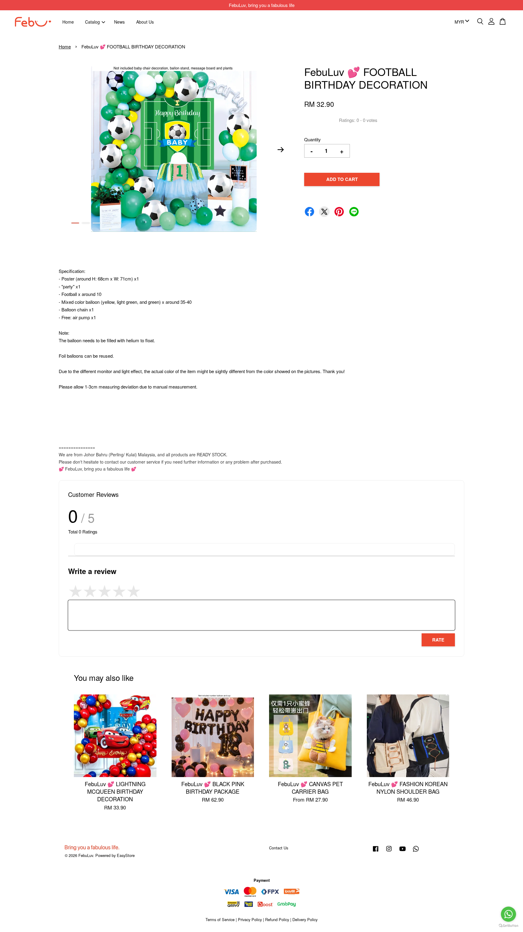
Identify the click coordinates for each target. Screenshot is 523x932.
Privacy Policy (250, 919)
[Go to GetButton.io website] (508, 926)
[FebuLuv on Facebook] (375, 851)
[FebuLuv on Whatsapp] (416, 851)
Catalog (92, 21)
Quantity (312, 139)
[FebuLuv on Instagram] (389, 851)
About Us (145, 21)
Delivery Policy (304, 919)
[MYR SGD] (461, 22)
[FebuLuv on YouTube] (402, 851)
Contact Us (278, 848)
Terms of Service (220, 919)
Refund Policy (277, 919)
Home (68, 21)
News (119, 21)
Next (280, 149)
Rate (438, 639)
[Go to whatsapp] (508, 914)
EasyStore (126, 855)
